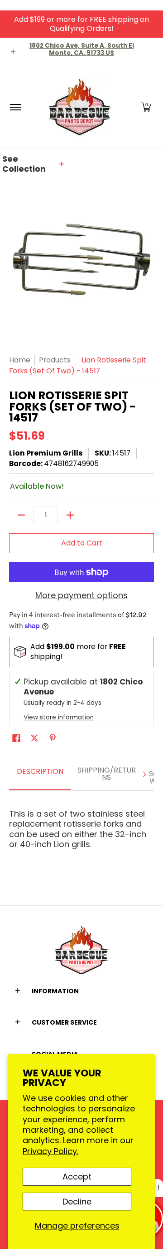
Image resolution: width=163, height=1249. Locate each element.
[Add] (70, 515)
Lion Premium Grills (45, 453)
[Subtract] (21, 515)
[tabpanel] (81, 825)
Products (55, 360)
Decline (76, 1201)
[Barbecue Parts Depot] (80, 107)
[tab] (40, 774)
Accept (76, 1176)
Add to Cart (81, 543)
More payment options (81, 595)
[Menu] (15, 107)
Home (19, 360)
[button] (146, 107)
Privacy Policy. (50, 1151)
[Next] (144, 774)
